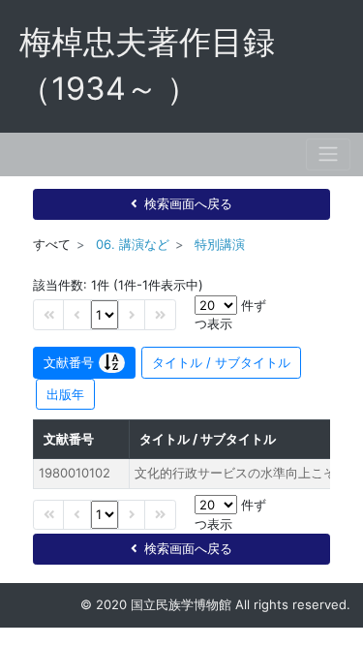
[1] (104, 314)
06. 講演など (132, 244)
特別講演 (220, 244)
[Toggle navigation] (328, 154)
